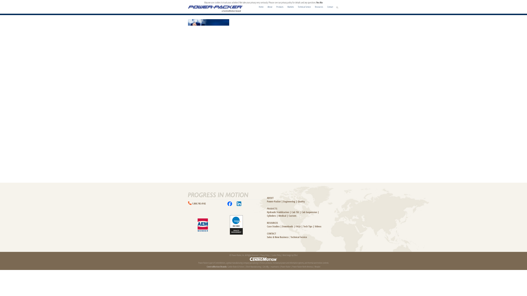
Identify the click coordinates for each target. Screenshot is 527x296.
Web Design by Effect (290, 255)
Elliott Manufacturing (253, 266)
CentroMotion (220, 262)
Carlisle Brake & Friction (236, 266)
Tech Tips (307, 226)
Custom (292, 215)
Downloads (287, 226)
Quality (301, 201)
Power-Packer (274, 201)
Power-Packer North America (302, 266)
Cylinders (271, 215)
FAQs (298, 226)
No (321, 2)
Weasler (317, 266)
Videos (318, 226)
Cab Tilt (295, 212)
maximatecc (275, 266)
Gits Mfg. (266, 266)
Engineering (289, 201)
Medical (282, 215)
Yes (317, 2)
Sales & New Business (278, 237)
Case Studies (273, 226)
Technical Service (298, 237)
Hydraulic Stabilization (278, 212)
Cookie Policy (276, 255)
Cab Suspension (309, 212)
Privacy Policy (264, 255)
